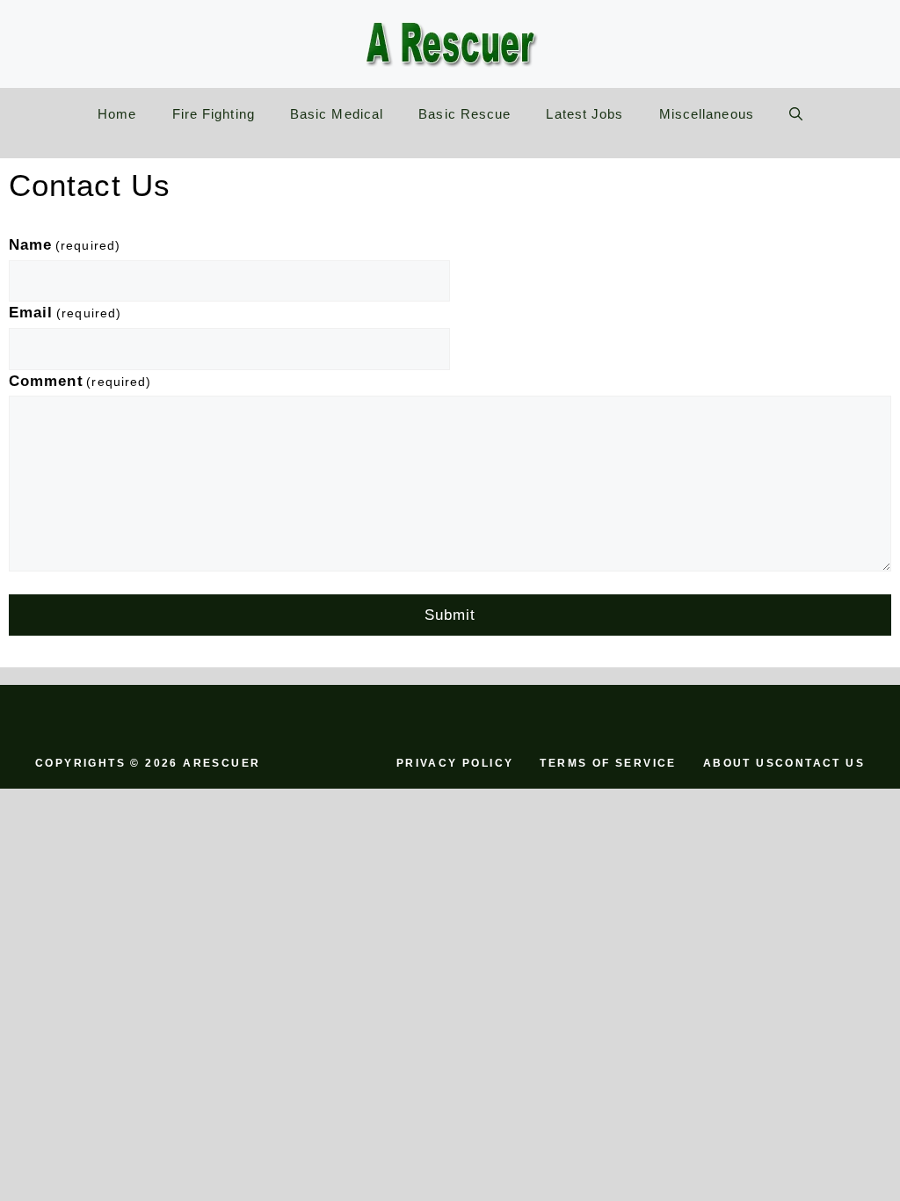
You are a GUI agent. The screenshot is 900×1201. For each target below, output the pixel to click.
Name (64, 245)
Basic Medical (336, 113)
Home (117, 113)
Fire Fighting (213, 113)
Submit (450, 615)
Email (65, 312)
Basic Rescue (464, 113)
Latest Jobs (584, 113)
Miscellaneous (706, 113)
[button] (796, 114)
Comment (80, 381)
